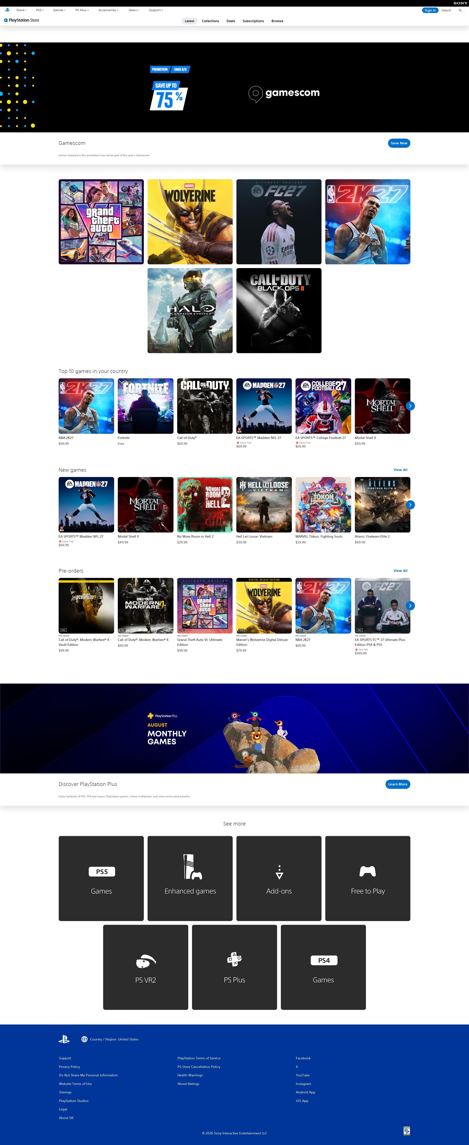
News (133, 10)
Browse (277, 21)
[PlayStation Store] (23, 20)
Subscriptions (253, 21)
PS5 (38, 10)
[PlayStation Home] (7, 10)
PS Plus (80, 10)
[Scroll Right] (410, 406)
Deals (231, 21)
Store (20, 10)
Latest (189, 21)
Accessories (107, 10)
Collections (210, 21)
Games (58, 10)
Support (155, 10)
